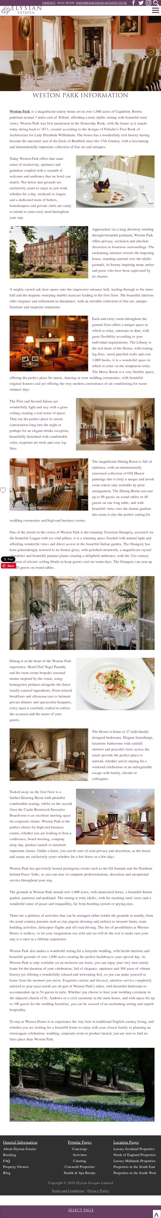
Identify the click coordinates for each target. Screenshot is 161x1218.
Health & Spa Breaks (80, 1172)
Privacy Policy (98, 1190)
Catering (79, 1160)
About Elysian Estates (19, 1148)
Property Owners (15, 1166)
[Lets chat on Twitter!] (141, 4)
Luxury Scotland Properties (134, 1148)
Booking (9, 1154)
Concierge (79, 1148)
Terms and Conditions (68, 1190)
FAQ (6, 1160)
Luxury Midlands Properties (134, 1160)
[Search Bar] (156, 3)
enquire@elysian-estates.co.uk (101, 3)
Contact (49, 3)
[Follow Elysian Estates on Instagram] (148, 4)
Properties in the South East (134, 1166)
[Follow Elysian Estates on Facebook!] (133, 4)
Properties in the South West (134, 1172)
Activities (80, 1154)
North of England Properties (134, 1154)
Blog (6, 1172)
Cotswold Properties (80, 1166)
